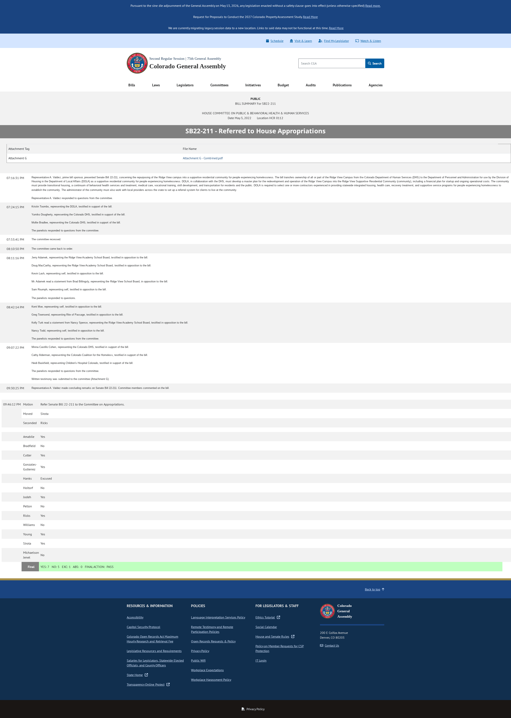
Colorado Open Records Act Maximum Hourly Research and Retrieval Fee (152, 638)
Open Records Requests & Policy (213, 641)
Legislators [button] (185, 85)
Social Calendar (266, 627)
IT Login (261, 660)
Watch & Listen (370, 41)
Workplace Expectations (207, 670)
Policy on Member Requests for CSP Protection (280, 648)
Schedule (276, 41)
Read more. (372, 6)
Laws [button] (156, 85)
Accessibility (135, 617)
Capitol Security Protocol (143, 627)
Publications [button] (342, 85)
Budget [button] (283, 85)
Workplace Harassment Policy (211, 680)
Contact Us (332, 645)
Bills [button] (131, 85)
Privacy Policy (200, 651)
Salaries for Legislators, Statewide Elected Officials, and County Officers (155, 662)
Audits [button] (311, 85)
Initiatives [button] (253, 85)
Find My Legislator (336, 41)
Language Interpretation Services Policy (218, 617)
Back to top (372, 589)
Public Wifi (198, 660)
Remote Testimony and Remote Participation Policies (212, 629)
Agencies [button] (376, 85)
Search (377, 63)
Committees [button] (219, 85)
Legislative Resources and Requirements (154, 651)
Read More (310, 17)
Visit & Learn (303, 41)
